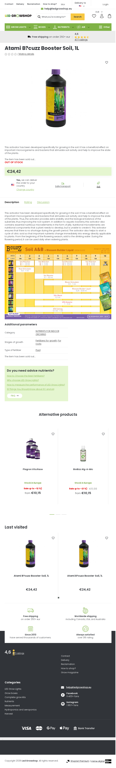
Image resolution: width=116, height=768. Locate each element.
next (109, 470)
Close (100, 192)
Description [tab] (12, 202)
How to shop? (50, 4)
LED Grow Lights (13, 689)
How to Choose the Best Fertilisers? (26, 375)
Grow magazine (69, 672)
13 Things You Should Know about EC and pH (30, 389)
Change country (25, 189)
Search (78, 16)
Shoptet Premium (80, 761)
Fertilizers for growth (46, 340)
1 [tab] (58, 597)
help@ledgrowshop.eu (58, 8)
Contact (9, 4)
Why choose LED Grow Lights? (23, 380)
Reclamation (33, 4)
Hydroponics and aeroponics (21, 709)
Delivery (20, 4)
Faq (13, 395)
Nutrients (9, 701)
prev (7, 470)
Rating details (26, 54)
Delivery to (80, 2)
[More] (103, 27)
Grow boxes (11, 693)
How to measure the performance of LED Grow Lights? (36, 384)
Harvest (9, 713)
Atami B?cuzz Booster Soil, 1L (31, 576)
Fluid (38, 350)
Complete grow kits (15, 697)
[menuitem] (18, 27)
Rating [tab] (28, 202)
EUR (98, 11)
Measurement (12, 705)
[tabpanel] (31, 564)
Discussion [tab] (43, 202)
